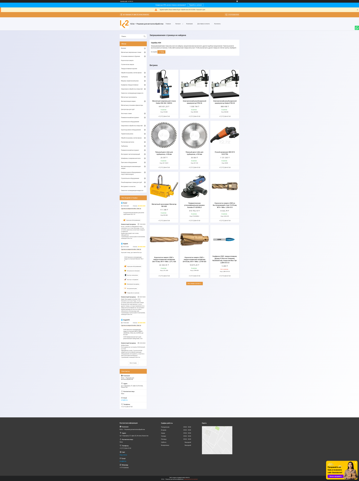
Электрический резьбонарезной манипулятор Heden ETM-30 (225, 102)
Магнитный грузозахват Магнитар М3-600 (164, 205)
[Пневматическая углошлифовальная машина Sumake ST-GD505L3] (194, 186)
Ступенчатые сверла (127, 64)
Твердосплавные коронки (129, 68)
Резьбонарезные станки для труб (131, 182)
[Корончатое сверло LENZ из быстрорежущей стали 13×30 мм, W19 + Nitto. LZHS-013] (224, 186)
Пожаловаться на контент (191, 479)
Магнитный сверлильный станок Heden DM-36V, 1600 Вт (164, 102)
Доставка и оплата (203, 24)
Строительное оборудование (130, 121)
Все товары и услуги (194, 283)
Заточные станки (126, 113)
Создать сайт (123, 1)
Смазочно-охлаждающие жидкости (132, 93)
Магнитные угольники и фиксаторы (132, 105)
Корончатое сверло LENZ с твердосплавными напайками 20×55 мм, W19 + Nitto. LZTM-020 (194, 260)
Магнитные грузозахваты (129, 97)
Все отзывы (133, 363)
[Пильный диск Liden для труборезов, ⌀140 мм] (164, 135)
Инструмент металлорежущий (130, 154)
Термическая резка (127, 134)
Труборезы (124, 76)
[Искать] (144, 36)
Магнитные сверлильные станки (131, 52)
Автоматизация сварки (128, 101)
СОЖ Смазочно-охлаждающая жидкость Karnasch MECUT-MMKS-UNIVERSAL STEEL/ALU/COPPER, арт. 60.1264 (133, 332)
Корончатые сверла (127, 60)
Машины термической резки (130, 81)
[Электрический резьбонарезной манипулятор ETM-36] (194, 84)
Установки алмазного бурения (130, 56)
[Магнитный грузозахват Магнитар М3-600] (164, 186)
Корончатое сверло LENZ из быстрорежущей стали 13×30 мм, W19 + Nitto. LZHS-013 (225, 205)
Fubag (162, 52)
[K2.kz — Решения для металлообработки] (124, 24)
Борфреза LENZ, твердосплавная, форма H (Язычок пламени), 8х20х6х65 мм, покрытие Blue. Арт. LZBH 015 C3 (225, 259)
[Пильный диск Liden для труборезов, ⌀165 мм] (194, 135)
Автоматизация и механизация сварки (131, 167)
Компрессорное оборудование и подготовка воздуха (131, 173)
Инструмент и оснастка (128, 186)
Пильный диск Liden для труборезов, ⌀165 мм (194, 153)
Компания (189, 24)
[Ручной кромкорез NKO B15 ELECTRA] (224, 135)
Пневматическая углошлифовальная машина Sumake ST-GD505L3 (194, 205)
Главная (168, 24)
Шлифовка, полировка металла (131, 158)
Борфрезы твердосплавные (129, 85)
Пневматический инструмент (130, 117)
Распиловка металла (127, 142)
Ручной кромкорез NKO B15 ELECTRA (225, 153)
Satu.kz (188, 477)
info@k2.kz (124, 400)
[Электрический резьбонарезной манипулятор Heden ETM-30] (224, 84)
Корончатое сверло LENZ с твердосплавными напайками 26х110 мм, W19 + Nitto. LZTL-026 (164, 260)
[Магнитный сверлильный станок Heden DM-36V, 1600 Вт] (164, 84)
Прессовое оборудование (129, 162)
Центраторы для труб (127, 109)
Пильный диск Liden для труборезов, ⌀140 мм (164, 153)
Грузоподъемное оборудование (131, 130)
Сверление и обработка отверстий (131, 89)
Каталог (178, 24)
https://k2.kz (123, 455)
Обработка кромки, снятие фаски (131, 72)
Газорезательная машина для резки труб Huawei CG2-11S (133, 213)
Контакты (217, 24)
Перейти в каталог (195, 5)
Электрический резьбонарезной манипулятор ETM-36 (194, 102)
